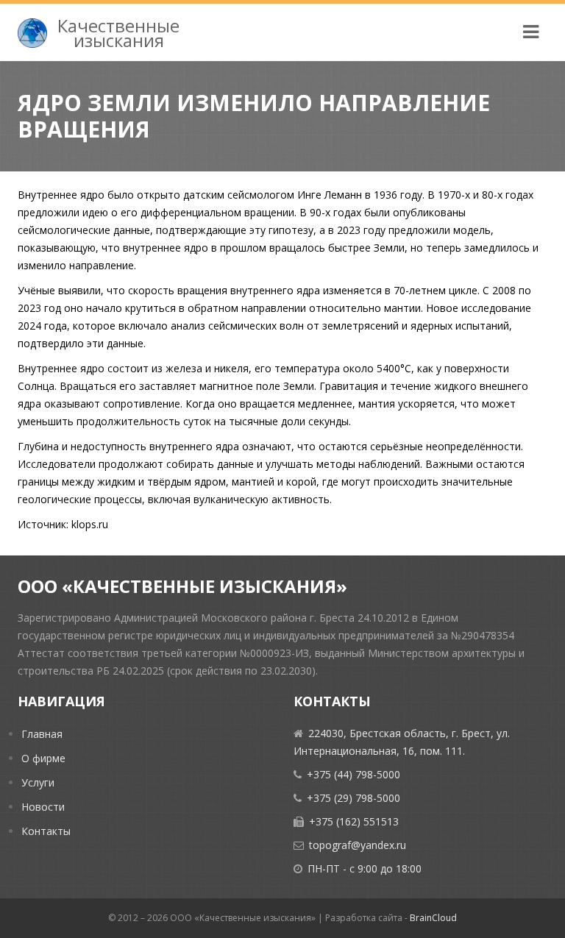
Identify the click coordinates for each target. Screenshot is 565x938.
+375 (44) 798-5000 (353, 774)
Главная (42, 734)
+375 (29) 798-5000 (353, 798)
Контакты (46, 831)
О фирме (43, 758)
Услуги (37, 782)
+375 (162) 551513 (354, 821)
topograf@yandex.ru (357, 845)
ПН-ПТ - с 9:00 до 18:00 (365, 868)
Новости (43, 807)
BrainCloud (433, 918)
